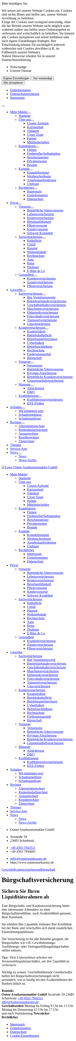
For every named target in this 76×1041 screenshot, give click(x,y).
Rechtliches (26, 187)
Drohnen (33, 267)
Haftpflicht (34, 240)
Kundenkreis (27, 146)
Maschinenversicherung (43, 308)
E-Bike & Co (36, 271)
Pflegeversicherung (40, 286)
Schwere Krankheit (40, 233)
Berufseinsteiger (38, 157)
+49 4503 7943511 (22, 847)
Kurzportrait (35, 127)
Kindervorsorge (37, 229)
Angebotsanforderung (41, 180)
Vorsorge (25, 206)
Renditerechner (29, 437)
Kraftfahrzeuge (29, 396)
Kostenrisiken (36, 331)
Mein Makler (18, 112)
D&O (31, 392)
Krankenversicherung (41, 278)
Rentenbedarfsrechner (33, 430)
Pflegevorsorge (37, 225)
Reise (30, 263)
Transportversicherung (42, 320)
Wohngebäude (36, 252)
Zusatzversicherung (40, 282)
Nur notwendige (42, 78)
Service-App (18, 448)
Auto (30, 259)
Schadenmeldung (30, 414)
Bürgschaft (34, 358)
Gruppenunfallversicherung (45, 380)
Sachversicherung (30, 237)
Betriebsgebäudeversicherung (46, 301)
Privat (14, 203)
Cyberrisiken (35, 343)
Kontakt (24, 168)
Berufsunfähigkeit (39, 221)
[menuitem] (42, 155)
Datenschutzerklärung (24, 94)
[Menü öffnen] (3, 106)
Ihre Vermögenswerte (41, 297)
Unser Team (35, 134)
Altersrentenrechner (32, 426)
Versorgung (34, 365)
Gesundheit (26, 274)
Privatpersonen (37, 161)
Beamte (32, 165)
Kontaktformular (38, 172)
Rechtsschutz (36, 256)
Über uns (25, 119)
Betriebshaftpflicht (39, 335)
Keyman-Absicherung (42, 373)
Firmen (32, 150)
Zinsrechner (26, 441)
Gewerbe (16, 290)
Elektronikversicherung (42, 312)
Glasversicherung (38, 324)
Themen (15, 445)
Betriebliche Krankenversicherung (50, 377)
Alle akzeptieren (13, 82)
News (14, 452)
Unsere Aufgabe (38, 123)
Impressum (17, 97)
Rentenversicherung (40, 218)
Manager (24, 384)
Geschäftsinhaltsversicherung (46, 305)
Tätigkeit (33, 131)
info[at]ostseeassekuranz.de (28, 858)
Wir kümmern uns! (31, 411)
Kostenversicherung (32, 327)
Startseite (25, 116)
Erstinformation (20, 90)
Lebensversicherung (40, 214)
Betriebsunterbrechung (42, 339)
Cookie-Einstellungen (24, 1035)
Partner (32, 138)
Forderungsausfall (39, 354)
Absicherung (35, 388)
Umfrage (33, 184)
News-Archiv (28, 460)
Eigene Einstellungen (16, 78)
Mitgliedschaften (38, 142)
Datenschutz (35, 199)
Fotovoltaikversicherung (43, 316)
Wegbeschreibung (39, 176)
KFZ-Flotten (35, 403)
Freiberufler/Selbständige (43, 153)
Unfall (31, 244)
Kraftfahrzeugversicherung (45, 399)
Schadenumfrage (30, 418)
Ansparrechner (28, 433)
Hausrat (32, 248)
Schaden (16, 407)
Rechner (15, 422)
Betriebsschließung (39, 346)
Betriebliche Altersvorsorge (45, 210)
